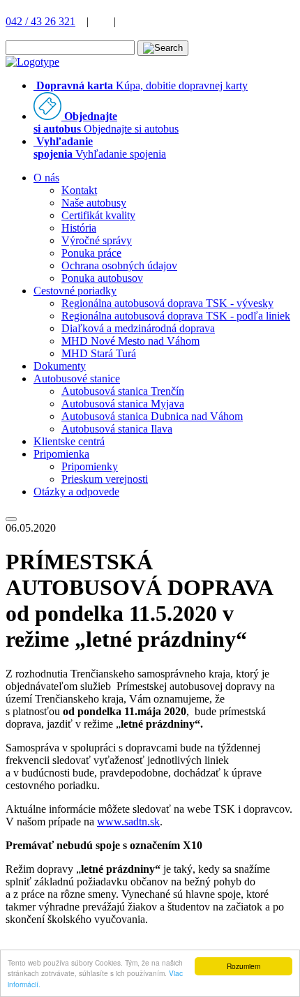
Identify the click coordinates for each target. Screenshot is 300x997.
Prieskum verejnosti (104, 479)
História (78, 228)
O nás (46, 177)
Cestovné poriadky (75, 291)
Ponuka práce (91, 253)
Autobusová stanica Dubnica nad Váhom (152, 416)
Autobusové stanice (76, 378)
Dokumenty (59, 366)
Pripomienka (61, 454)
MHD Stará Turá (98, 353)
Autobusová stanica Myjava (122, 404)
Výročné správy (96, 240)
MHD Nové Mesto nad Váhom (130, 341)
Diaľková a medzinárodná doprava (138, 328)
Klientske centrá (69, 441)
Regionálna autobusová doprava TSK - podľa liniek (175, 316)
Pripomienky (89, 466)
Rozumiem (243, 966)
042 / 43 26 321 (40, 21)
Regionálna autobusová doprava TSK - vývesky (167, 303)
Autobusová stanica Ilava (116, 429)
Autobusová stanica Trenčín (122, 391)
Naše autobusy (93, 203)
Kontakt (79, 190)
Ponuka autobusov (102, 278)
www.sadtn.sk (128, 821)
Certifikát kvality (98, 215)
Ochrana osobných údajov (119, 265)
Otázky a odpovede (76, 491)
